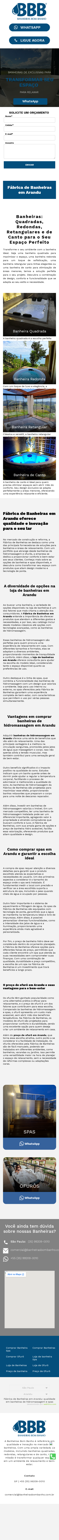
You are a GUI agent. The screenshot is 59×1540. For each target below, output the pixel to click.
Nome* (8, 116)
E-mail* (9, 134)
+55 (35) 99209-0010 (24, 1258)
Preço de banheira (16, 1371)
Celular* (9, 125)
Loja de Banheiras (16, 1365)
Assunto (9, 143)
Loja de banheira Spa (42, 1358)
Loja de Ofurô (40, 1365)
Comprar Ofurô (15, 1356)
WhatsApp (30, 101)
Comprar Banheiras (44, 1347)
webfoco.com (50, 1404)
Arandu (28, 1394)
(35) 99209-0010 (39, 1241)
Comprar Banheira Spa (17, 1349)
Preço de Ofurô (41, 1371)
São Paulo (28, 1387)
